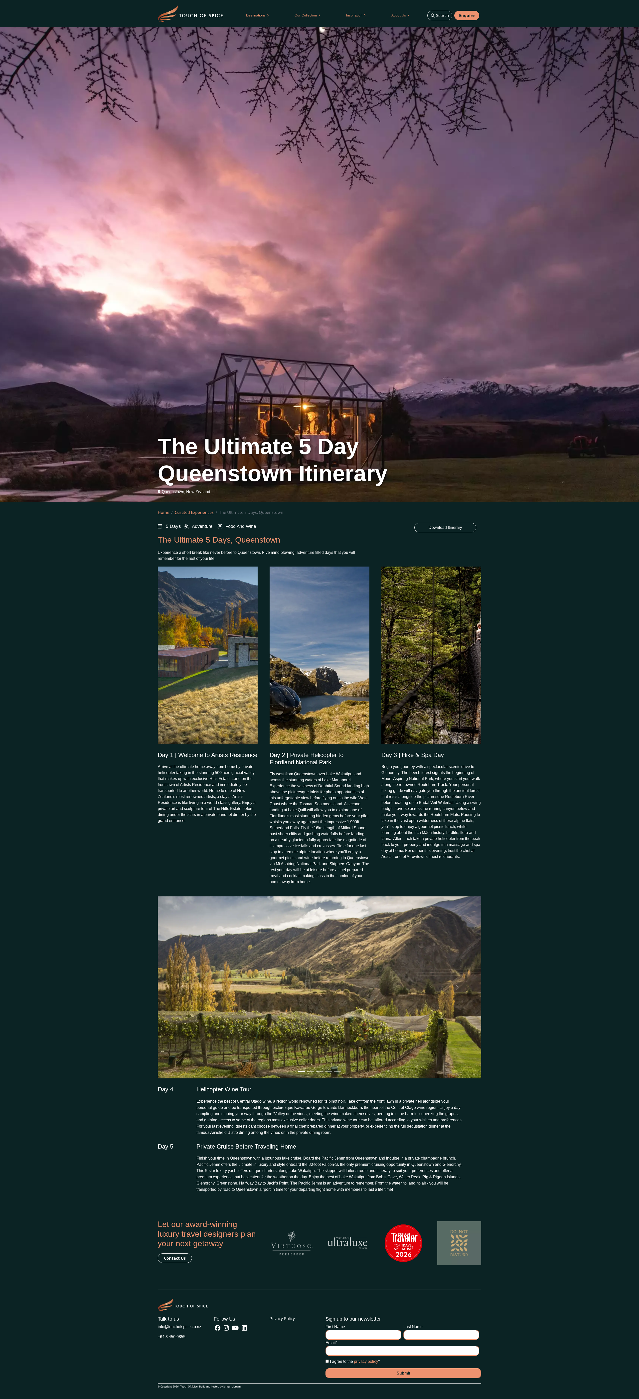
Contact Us (175, 1258)
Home (163, 512)
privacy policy (366, 1361)
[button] (257, 15)
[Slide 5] (337, 1071)
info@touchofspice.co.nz (179, 1327)
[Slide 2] (310, 1071)
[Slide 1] (301, 1071)
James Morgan (232, 1386)
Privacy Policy (282, 1319)
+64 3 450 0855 (171, 1337)
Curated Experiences (194, 512)
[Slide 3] (319, 1071)
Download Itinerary (445, 527)
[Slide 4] (328, 1071)
